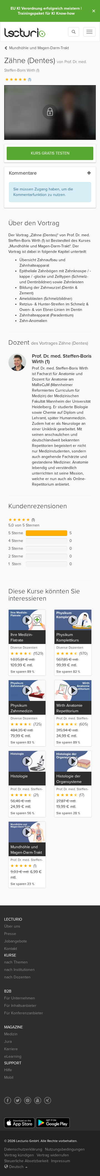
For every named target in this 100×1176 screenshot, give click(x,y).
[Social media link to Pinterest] (27, 1100)
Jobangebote (15, 941)
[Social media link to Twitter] (17, 1100)
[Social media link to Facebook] (7, 1100)
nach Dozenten (17, 977)
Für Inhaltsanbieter (20, 1005)
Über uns (12, 926)
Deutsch (16, 1166)
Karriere (11, 1049)
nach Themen (16, 962)
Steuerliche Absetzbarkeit (26, 1161)
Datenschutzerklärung (23, 1149)
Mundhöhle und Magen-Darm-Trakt (39, 48)
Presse (10, 933)
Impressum (60, 1161)
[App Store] (19, 1123)
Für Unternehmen (19, 998)
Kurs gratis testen (50, 153)
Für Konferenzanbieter (23, 1013)
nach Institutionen (19, 969)
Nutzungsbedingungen (65, 1149)
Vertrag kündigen (19, 1155)
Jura (8, 1041)
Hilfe (8, 1070)
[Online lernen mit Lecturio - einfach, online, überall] (25, 32)
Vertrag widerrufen (53, 1155)
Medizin (11, 1034)
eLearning (12, 1056)
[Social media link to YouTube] (37, 1100)
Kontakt (10, 948)
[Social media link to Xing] (47, 1100)
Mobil (8, 1077)
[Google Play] (53, 1123)
